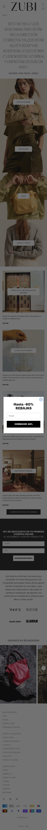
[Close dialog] (41, 399)
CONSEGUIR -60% (24, 424)
